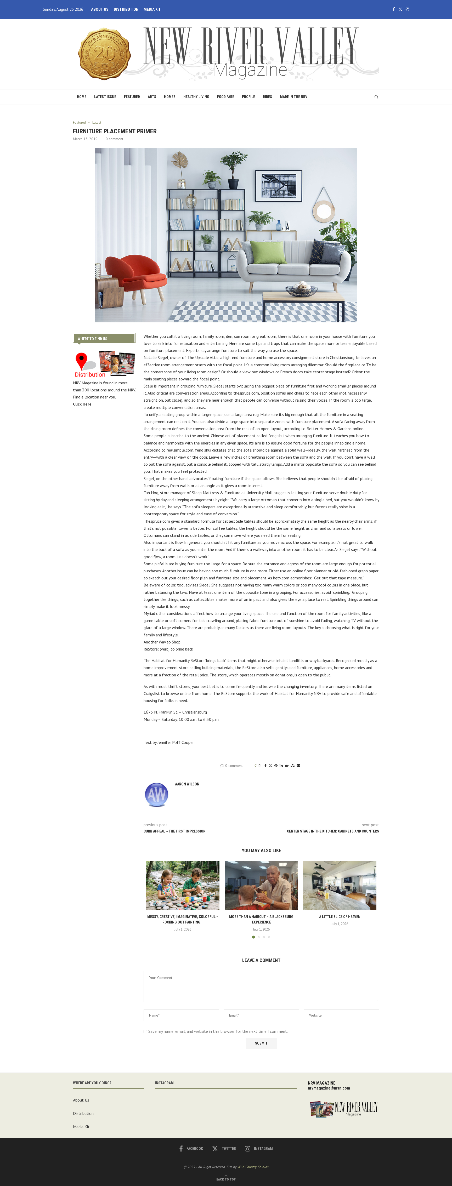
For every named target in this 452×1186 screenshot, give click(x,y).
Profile (248, 97)
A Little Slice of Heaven (339, 917)
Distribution (126, 9)
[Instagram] (407, 9)
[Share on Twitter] (270, 765)
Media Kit (152, 9)
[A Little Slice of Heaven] (339, 885)
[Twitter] (400, 9)
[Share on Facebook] (265, 765)
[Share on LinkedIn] (281, 765)
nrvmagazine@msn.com (329, 1088)
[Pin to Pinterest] (276, 765)
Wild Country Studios (253, 1167)
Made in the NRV (293, 97)
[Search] (376, 97)
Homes (170, 97)
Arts (152, 97)
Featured (132, 97)
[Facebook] (394, 9)
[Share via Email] (298, 765)
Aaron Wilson (187, 784)
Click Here (82, 404)
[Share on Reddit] (287, 765)
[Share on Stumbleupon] (293, 765)
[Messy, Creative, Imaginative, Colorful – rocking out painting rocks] (182, 885)
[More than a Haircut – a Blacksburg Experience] (261, 885)
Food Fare (225, 97)
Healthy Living (196, 97)
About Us (100, 9)
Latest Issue (105, 97)
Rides (267, 97)
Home (81, 97)
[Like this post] (259, 765)
